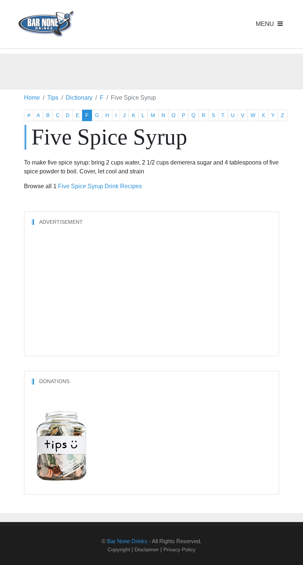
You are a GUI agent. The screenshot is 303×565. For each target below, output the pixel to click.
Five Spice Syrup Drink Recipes (100, 186)
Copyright (119, 549)
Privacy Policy (179, 549)
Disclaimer (147, 549)
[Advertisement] (151, 70)
